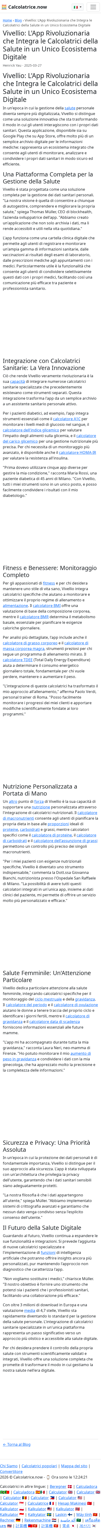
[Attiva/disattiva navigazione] (93, 7)
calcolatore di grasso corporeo (30, 643)
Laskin (61, 1514)
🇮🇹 (76, 7)
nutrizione (41, 807)
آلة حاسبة (67, 1520)
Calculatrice (38, 1503)
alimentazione (15, 605)
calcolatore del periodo (26, 1004)
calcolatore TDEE (18, 659)
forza (39, 801)
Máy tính (84, 1514)
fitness (49, 583)
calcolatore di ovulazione (76, 1004)
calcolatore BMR (34, 616)
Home (7, 20)
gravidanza (85, 999)
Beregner (58, 1486)
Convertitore (11, 1471)
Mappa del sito (74, 1465)
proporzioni (58, 823)
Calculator (58, 1492)
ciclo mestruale (48, 999)
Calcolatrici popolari (39, 1465)
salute (70, 108)
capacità (17, 381)
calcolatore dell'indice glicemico (31, 430)
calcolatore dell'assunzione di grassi (65, 840)
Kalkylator (37, 1514)
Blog (18, 20)
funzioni (48, 1252)
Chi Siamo (9, 1465)
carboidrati (30, 829)
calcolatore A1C (67, 418)
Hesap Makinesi (72, 1503)
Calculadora (86, 1486)
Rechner (7, 1520)
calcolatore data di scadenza (54, 1021)
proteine (10, 829)
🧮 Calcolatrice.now (24, 7)
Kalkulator (9, 1508)
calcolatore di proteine (52, 835)
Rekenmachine (37, 1520)
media (29, 1310)
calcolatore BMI (47, 605)
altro (13, 801)
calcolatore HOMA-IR (77, 452)
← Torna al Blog (17, 1444)
